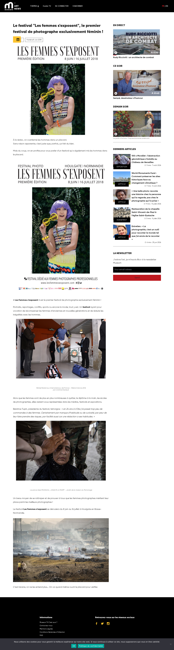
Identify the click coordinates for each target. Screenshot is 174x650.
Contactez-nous (46, 626)
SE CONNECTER (62, 6)
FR (163, 6)
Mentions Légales (46, 629)
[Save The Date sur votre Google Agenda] (17, 39)
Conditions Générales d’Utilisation (52, 632)
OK (74, 646)
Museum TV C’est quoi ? (48, 622)
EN (167, 6)
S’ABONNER (78, 6)
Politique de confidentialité (91, 646)
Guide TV (47, 6)
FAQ (41, 635)
